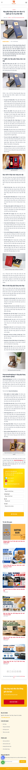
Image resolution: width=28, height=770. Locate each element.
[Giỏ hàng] (26, 2)
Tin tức (14, 9)
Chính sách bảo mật (6, 743)
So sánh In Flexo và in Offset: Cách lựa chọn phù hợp (14, 590)
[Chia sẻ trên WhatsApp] (8, 671)
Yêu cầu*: (6, 503)
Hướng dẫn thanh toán (7, 746)
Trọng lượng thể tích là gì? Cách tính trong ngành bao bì (14, 662)
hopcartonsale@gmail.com (13, 484)
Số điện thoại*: (7, 494)
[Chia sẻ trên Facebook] (10, 671)
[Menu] (2, 2)
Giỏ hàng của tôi (6, 729)
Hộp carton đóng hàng (19, 17)
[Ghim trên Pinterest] (18, 671)
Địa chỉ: (5, 499)
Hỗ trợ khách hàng (6, 749)
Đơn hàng (4, 724)
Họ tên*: (5, 489)
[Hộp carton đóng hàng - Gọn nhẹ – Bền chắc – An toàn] (14, 2)
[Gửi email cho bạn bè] (15, 671)
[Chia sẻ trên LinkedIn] (20, 671)
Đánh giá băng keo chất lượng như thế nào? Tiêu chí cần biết (14, 614)
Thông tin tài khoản (6, 726)
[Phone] (2, 762)
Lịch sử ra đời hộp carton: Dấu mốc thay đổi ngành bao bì (14, 638)
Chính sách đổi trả (6, 741)
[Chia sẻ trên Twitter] (13, 671)
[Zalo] (2, 757)
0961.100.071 (11, 478)
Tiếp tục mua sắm (6, 732)
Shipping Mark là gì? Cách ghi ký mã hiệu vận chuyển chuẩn (14, 542)
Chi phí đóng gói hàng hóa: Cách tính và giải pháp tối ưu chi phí (14, 566)
